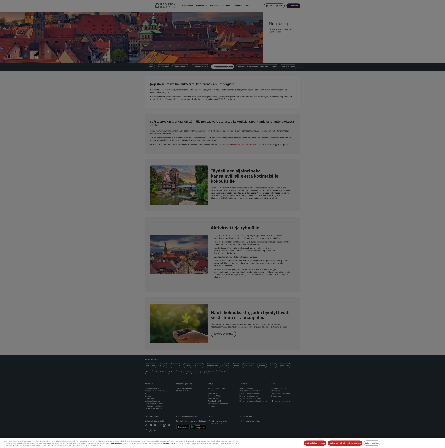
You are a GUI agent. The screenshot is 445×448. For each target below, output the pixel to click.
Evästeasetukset (372, 443)
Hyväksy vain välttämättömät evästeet (345, 443)
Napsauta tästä (116, 443)
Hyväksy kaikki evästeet (315, 443)
